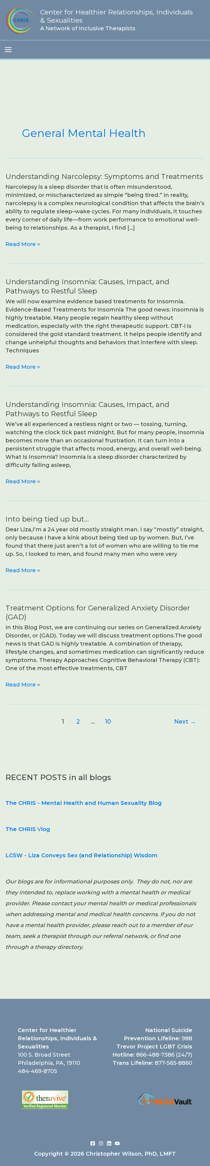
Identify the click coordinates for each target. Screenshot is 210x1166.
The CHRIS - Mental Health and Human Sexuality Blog (83, 803)
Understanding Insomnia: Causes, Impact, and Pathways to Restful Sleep (87, 286)
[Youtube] (117, 1143)
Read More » (22, 244)
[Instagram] (100, 1143)
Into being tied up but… (47, 519)
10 (108, 721)
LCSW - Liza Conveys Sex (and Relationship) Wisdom (81, 855)
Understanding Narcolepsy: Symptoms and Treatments (104, 176)
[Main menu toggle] (8, 49)
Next (185, 721)
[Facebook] (92, 1143)
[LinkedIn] (109, 1143)
